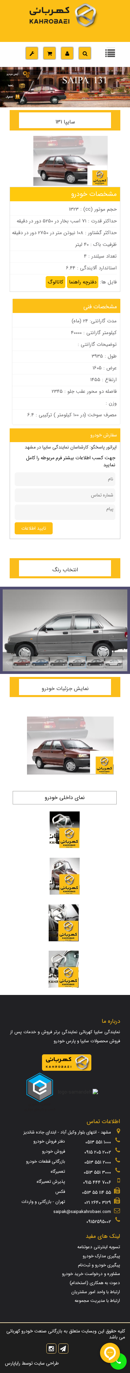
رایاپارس (12, 1363)
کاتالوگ (55, 282)
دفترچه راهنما (82, 282)
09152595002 (98, 1221)
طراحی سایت (46, 1363)
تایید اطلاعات (33, 528)
